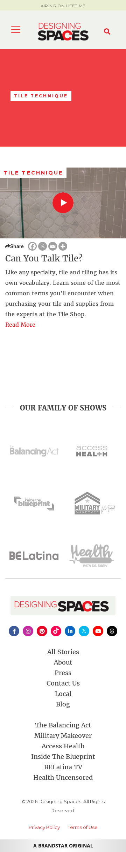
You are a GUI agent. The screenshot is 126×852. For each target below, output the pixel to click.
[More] (62, 246)
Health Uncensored (63, 777)
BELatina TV (63, 767)
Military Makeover (63, 736)
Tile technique (33, 173)
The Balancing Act (63, 725)
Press (63, 673)
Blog (63, 704)
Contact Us (63, 683)
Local (63, 694)
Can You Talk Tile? (44, 258)
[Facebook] (32, 246)
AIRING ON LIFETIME (63, 5)
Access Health (63, 746)
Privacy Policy (44, 827)
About (63, 662)
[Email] (52, 246)
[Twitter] (42, 246)
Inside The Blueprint (63, 757)
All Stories (63, 652)
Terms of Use (83, 827)
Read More (20, 324)
